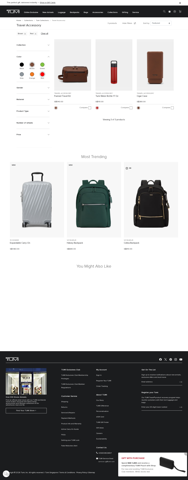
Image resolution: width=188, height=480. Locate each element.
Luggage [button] (62, 12)
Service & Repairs (68, 413)
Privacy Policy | (82, 473)
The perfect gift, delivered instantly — (31, 3)
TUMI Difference (102, 406)
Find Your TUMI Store (25, 411)
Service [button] (135, 12)
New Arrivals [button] (48, 12)
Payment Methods (68, 418)
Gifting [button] (125, 12)
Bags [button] (86, 12)
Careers (99, 433)
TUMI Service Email (106, 458)
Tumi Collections (42, 20)
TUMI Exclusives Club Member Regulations (73, 386)
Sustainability (101, 439)
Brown (20, 34)
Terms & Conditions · (67, 473)
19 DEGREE (14, 240)
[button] (33, 45)
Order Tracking (102, 386)
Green (42, 65)
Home (18, 20)
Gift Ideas (100, 428)
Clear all (44, 34)
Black (22, 65)
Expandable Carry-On (20, 243)
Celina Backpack (131, 243)
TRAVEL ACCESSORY (62, 93)
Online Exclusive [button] (31, 12)
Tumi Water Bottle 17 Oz (107, 96)
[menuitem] (31, 11)
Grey (22, 74)
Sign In (99, 375)
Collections (28, 20)
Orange (32, 74)
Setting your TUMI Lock (70, 440)
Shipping (64, 402)
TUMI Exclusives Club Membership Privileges (74, 377)
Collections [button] (112, 12)
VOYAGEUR (71, 240)
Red (31, 34)
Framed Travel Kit (62, 96)
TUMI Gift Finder (102, 422)
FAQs (63, 435)
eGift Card (100, 417)
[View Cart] (180, 11)
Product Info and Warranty (71, 424)
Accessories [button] (97, 12)
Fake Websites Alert (69, 446)
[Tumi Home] (13, 11)
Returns (64, 407)
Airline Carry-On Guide (70, 429)
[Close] (180, 2)
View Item (37, 231)
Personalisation (102, 411)
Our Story (100, 400)
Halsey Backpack (75, 243)
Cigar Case (142, 96)
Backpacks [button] (74, 12)
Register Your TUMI (103, 381)
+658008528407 (105, 453)
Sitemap (91, 473)
